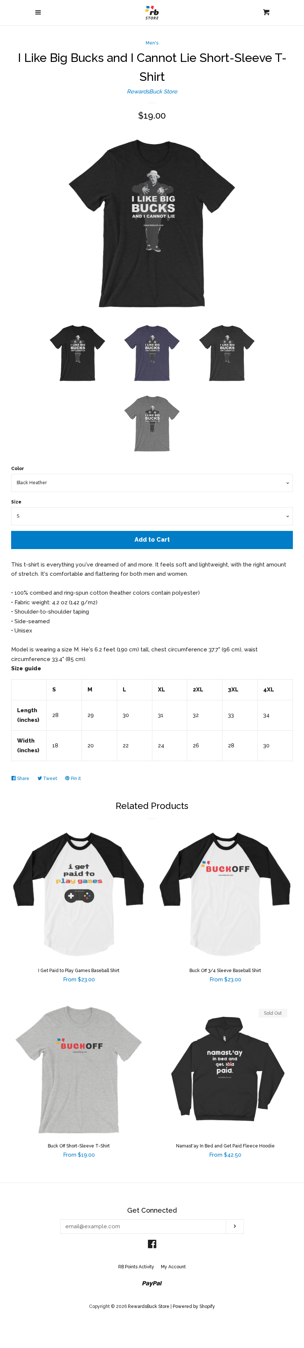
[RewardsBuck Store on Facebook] (152, 1245)
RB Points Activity (136, 1266)
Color (17, 468)
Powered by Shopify (194, 1306)
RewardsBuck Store (152, 91)
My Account (173, 1266)
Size (16, 502)
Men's (152, 43)
